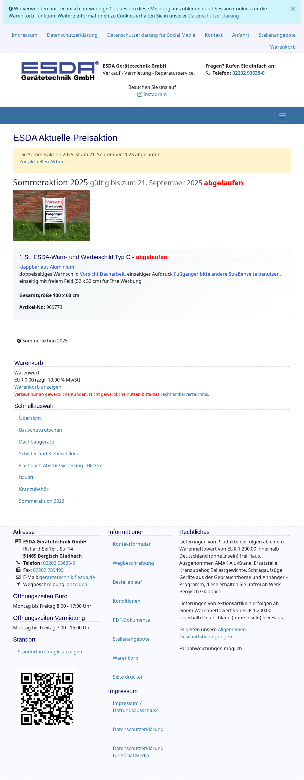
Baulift (26, 477)
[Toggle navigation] (282, 116)
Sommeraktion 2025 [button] (44, 340)
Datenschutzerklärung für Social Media (151, 35)
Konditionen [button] (126, 601)
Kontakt (214, 35)
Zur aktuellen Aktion (42, 161)
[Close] (293, 8)
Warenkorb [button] (125, 658)
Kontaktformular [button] (132, 544)
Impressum (24, 35)
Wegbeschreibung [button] (133, 563)
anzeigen (77, 584)
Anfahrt (240, 35)
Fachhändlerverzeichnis (184, 394)
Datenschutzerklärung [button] (138, 729)
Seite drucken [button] (128, 677)
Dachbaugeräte (36, 441)
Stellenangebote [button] (131, 639)
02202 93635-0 (248, 73)
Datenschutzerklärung (213, 15)
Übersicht (30, 418)
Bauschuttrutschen (40, 430)
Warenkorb (283, 47)
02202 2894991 (49, 570)
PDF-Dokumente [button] (131, 620)
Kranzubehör (34, 489)
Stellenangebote (277, 35)
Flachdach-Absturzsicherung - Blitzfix (60, 465)
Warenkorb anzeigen (37, 387)
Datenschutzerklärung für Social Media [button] (138, 752)
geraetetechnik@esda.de (67, 577)
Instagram (155, 94)
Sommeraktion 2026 (41, 501)
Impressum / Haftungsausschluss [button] (136, 707)
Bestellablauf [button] (127, 582)
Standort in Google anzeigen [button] (50, 651)
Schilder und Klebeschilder (49, 453)
